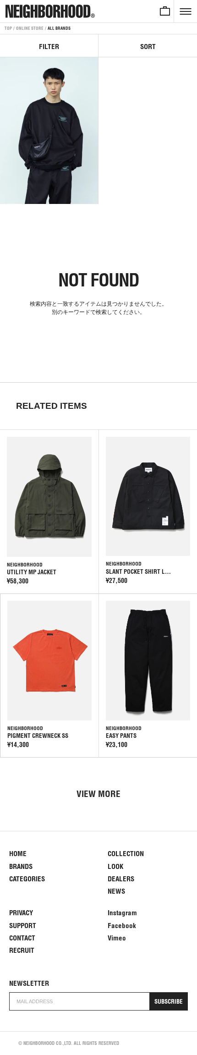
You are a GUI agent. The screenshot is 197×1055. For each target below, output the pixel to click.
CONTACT (22, 938)
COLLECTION (126, 853)
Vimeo (117, 938)
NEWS (116, 891)
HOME (18, 853)
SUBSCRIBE (168, 1002)
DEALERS (121, 878)
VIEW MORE (98, 793)
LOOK (115, 866)
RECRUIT (21, 950)
